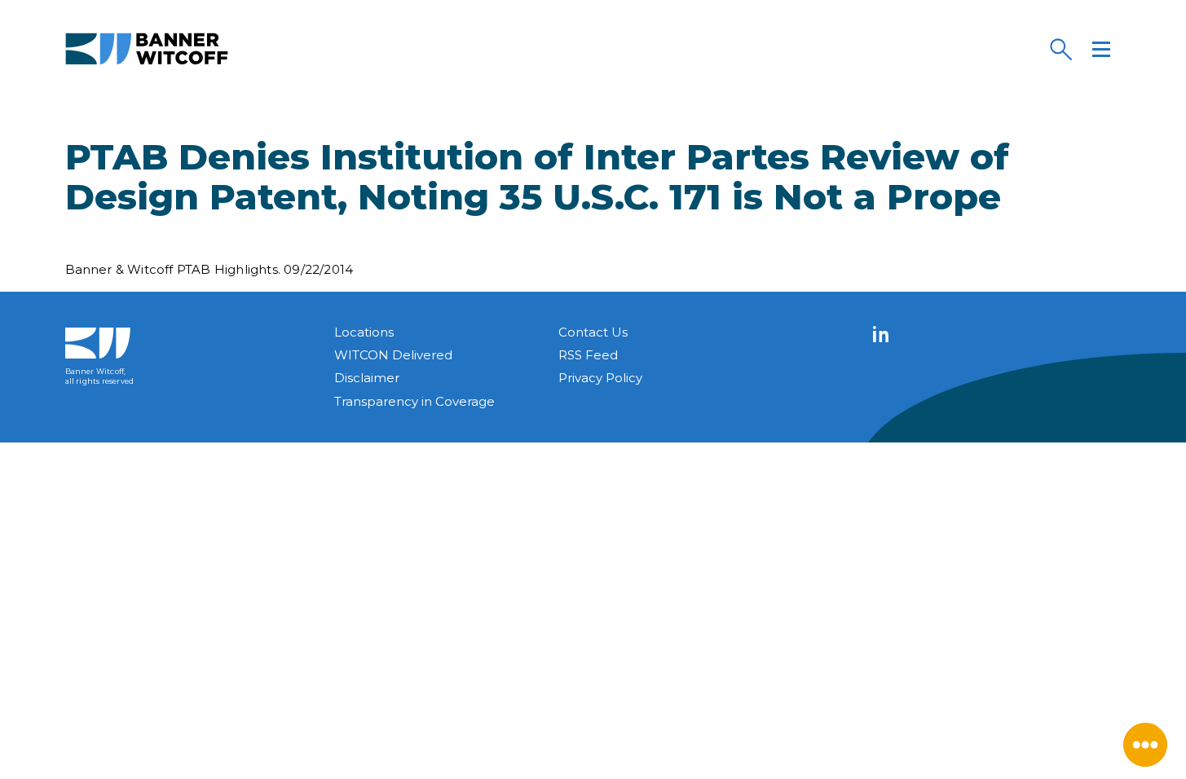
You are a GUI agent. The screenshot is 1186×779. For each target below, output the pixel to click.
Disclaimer (366, 377)
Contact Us (593, 332)
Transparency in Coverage (414, 401)
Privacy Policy (600, 377)
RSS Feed (588, 355)
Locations (364, 332)
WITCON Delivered (393, 355)
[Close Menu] (1145, 745)
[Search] (1060, 49)
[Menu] (1101, 49)
